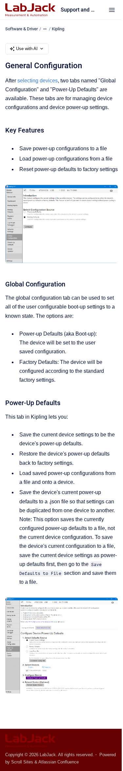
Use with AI (27, 48)
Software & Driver (21, 28)
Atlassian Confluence (58, 761)
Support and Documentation (78, 10)
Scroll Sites (22, 761)
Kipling (58, 28)
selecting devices (37, 80)
